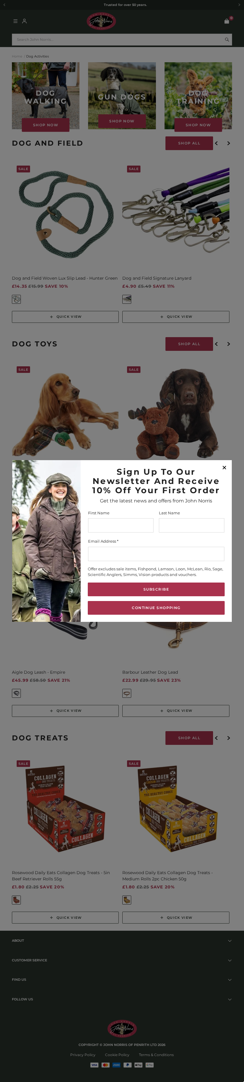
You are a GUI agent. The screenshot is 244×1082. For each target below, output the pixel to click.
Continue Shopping (156, 607)
